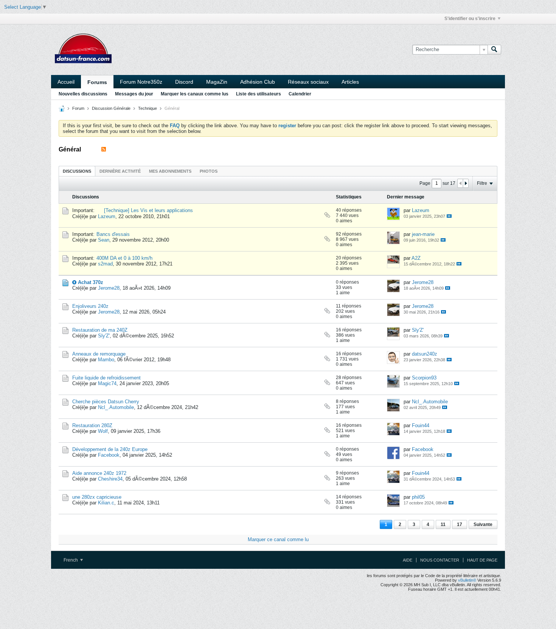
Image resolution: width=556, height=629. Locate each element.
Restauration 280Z (92, 425)
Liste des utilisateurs (258, 94)
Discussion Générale (111, 108)
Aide (407, 560)
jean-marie (423, 234)
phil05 (418, 497)
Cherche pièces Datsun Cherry (105, 401)
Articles (350, 82)
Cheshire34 (110, 479)
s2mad (105, 264)
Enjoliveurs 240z (90, 306)
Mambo (106, 359)
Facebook (109, 455)
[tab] (77, 171)
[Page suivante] (465, 183)
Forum (78, 108)
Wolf (103, 431)
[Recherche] (494, 50)
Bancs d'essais (113, 234)
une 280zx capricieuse (96, 497)
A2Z (416, 258)
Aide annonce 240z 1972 (99, 473)
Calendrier (300, 94)
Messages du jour (134, 94)
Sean (103, 240)
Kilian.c (106, 503)
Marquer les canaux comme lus (194, 94)
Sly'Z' (104, 336)
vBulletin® (467, 580)
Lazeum (106, 216)
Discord (184, 82)
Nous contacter (439, 560)
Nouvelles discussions (83, 94)
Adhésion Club (257, 82)
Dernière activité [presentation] (120, 171)
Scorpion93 (424, 378)
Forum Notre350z (141, 82)
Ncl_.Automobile (116, 407)
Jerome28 (109, 288)
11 (443, 524)
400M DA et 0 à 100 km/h (124, 258)
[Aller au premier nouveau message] (74, 282)
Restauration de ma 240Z (99, 330)
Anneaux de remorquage (99, 354)
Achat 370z (90, 282)
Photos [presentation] (208, 171)
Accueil (66, 82)
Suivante (483, 524)
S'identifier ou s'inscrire (469, 18)
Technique (147, 108)
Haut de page (482, 560)
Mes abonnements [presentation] (170, 171)
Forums (97, 82)
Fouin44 (420, 425)
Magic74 (107, 383)
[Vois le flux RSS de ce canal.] (103, 149)
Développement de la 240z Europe (110, 449)
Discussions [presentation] (77, 171)
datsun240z (424, 354)
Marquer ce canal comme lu (278, 539)
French (71, 560)
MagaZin (216, 82)
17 (459, 524)
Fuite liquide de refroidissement (106, 378)
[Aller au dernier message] (449, 216)
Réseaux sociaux (308, 82)
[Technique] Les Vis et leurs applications (148, 210)
